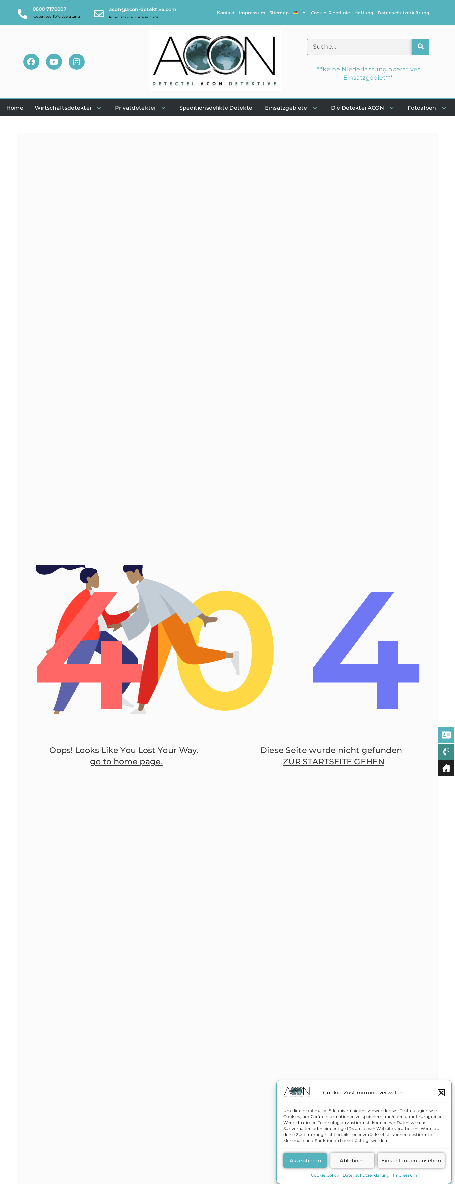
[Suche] (420, 47)
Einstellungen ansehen (411, 1160)
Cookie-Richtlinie (330, 12)
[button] (441, 1092)
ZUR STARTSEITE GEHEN (333, 761)
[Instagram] (77, 62)
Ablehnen (352, 1160)
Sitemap (279, 12)
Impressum (405, 1175)
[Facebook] (31, 62)
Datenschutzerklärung (366, 1175)
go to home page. (126, 761)
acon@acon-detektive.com (143, 9)
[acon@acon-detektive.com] (99, 12)
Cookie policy (325, 1175)
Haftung (364, 12)
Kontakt (226, 12)
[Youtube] (54, 62)
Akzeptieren (305, 1160)
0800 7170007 (50, 9)
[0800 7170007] (23, 12)
